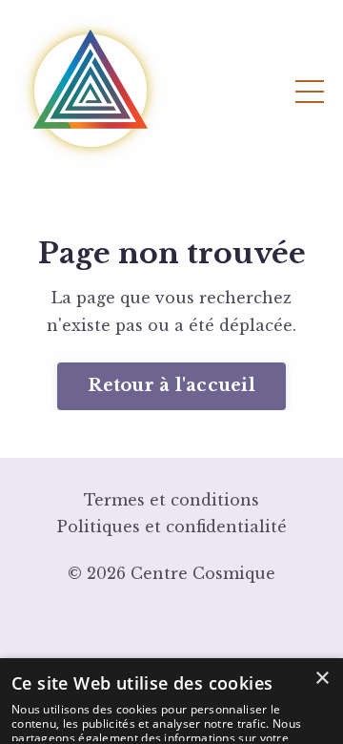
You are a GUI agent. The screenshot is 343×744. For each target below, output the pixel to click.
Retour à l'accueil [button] (171, 385)
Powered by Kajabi (171, 627)
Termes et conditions (171, 499)
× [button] (321, 679)
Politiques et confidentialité (172, 526)
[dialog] (171, 701)
